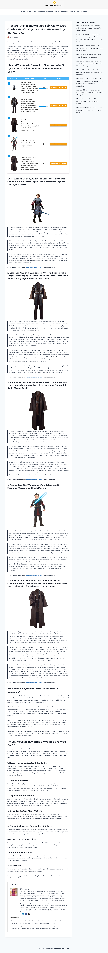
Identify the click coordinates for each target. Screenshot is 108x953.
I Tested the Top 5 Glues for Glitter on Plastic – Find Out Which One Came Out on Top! (34, 928)
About (28, 11)
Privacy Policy (75, 11)
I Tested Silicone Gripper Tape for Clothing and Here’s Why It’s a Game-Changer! (89, 72)
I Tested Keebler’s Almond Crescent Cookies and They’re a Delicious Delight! (88, 101)
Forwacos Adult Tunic (21, 580)
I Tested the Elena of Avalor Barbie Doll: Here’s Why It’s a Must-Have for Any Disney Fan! (88, 28)
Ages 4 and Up (19, 184)
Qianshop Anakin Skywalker (24, 273)
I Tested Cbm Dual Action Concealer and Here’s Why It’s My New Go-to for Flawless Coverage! (89, 63)
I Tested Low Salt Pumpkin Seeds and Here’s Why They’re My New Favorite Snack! (89, 110)
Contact (84, 11)
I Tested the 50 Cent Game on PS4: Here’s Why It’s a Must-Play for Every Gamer (33, 923)
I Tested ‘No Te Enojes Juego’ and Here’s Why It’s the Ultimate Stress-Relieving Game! (35, 926)
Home (23, 11)
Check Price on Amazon (58, 87)
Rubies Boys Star (18, 485)
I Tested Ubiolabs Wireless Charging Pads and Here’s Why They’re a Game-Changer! (89, 92)
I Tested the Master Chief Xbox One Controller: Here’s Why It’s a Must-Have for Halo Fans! (89, 48)
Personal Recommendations (42, 11)
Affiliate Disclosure (61, 11)
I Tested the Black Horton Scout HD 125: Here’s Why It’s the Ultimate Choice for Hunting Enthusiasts (39, 921)
